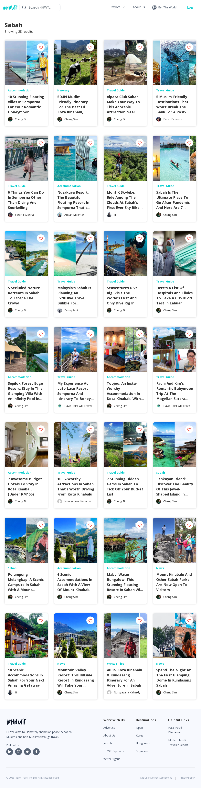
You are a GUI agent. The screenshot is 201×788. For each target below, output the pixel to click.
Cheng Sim (21, 119)
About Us (109, 735)
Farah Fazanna (172, 119)
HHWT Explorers (113, 751)
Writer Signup (111, 759)
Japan (139, 727)
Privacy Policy (187, 777)
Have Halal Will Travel (78, 406)
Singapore (142, 751)
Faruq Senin (71, 310)
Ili (115, 215)
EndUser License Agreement (156, 777)
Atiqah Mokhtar (74, 215)
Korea (139, 735)
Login (191, 7)
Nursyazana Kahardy (77, 501)
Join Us (107, 743)
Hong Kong (143, 743)
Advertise (109, 727)
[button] (118, 7)
